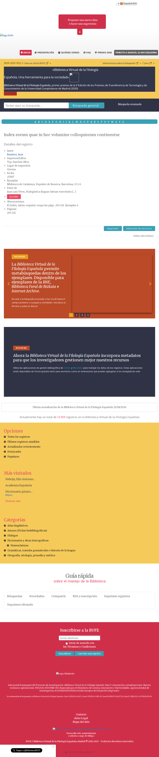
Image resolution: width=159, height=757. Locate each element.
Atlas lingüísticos (17, 525)
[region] (79, 284)
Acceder (13, 196)
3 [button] (82, 315)
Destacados (14, 451)
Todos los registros (18, 436)
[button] (8, 283)
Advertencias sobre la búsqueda (119, 63)
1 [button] (71, 315)
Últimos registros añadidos (23, 441)
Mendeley (78, 368)
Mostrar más (12, 501)
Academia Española (18, 485)
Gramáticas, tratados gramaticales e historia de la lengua (41, 550)
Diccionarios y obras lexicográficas (28, 540)
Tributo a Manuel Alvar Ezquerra (136, 52)
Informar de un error (139, 228)
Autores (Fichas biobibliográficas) (27, 530)
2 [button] (76, 315)
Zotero (67, 368)
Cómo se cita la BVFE (34, 63)
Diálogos (12, 535)
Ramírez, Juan (15, 154)
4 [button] (88, 315)
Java (146, 63)
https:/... (9, 495)
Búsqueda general (86, 105)
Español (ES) (129, 3)
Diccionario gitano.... (19, 491)
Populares (13, 456)
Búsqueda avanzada (129, 104)
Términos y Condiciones (81, 646)
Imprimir (113, 228)
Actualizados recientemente (24, 446)
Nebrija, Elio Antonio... (20, 479)
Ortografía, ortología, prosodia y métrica (31, 555)
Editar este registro (144, 235)
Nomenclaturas (19, 545)
